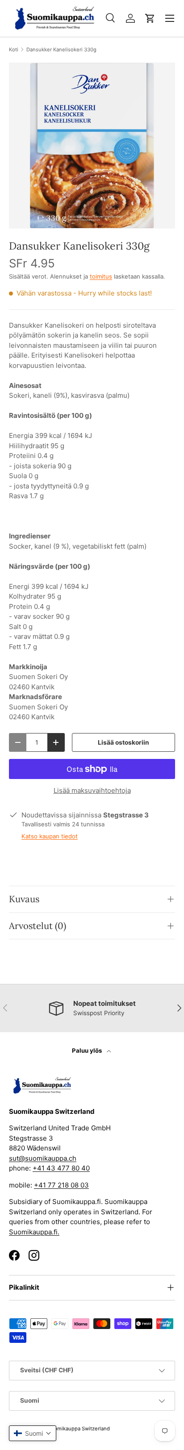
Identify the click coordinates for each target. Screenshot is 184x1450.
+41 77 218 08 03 (61, 1185)
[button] (150, 18)
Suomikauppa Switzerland (79, 1428)
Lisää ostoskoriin (123, 742)
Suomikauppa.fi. (34, 1232)
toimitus (101, 276)
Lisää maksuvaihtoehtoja (92, 790)
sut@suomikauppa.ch (42, 1158)
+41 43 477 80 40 (61, 1168)
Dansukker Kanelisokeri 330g (61, 49)
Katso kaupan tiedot (49, 836)
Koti (13, 49)
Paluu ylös (87, 1050)
